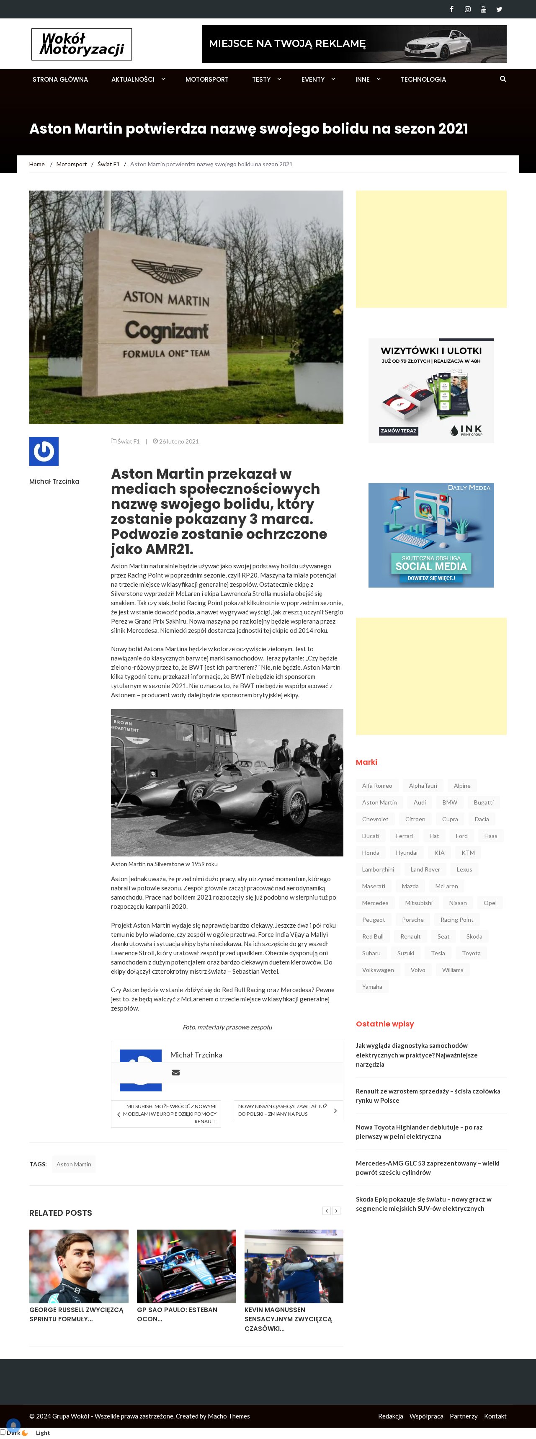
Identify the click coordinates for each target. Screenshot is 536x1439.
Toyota (471, 953)
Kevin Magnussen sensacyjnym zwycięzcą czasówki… (288, 1319)
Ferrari (404, 835)
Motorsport (207, 79)
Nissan (458, 902)
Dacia (482, 819)
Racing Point (457, 919)
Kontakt (495, 1416)
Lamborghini (378, 869)
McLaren (447, 886)
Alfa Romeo (377, 785)
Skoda (474, 936)
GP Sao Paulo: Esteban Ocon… (177, 1314)
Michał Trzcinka (54, 481)
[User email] (176, 1073)
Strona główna (60, 79)
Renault (410, 936)
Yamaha (372, 986)
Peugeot (373, 919)
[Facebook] (451, 9)
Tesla (438, 953)
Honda (370, 852)
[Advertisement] (431, 249)
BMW (450, 802)
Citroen (415, 819)
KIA (439, 852)
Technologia (423, 79)
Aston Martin (74, 1164)
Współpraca (426, 1416)
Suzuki (405, 953)
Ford (462, 835)
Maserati (373, 886)
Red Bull (373, 936)
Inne (363, 79)
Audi (420, 802)
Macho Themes (229, 1416)
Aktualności (133, 79)
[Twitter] (499, 9)
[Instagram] (467, 9)
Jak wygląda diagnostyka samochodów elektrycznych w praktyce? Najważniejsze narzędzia (417, 1055)
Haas (490, 835)
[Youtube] (483, 9)
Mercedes (375, 902)
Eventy (313, 79)
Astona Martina (166, 648)
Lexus (464, 869)
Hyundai (406, 852)
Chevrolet (375, 819)
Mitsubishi (419, 902)
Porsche (413, 919)
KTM (468, 852)
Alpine (462, 785)
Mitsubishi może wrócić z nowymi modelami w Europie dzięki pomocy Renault (169, 1113)
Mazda (410, 886)
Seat (444, 936)
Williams (453, 969)
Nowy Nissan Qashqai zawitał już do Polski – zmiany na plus (282, 1110)
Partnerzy (464, 1416)
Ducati (370, 835)
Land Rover (425, 869)
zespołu (261, 1027)
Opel (490, 902)
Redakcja (390, 1416)
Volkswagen (378, 969)
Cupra (450, 819)
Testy (261, 79)
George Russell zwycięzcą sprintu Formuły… (76, 1314)
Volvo (418, 969)
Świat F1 (129, 441)
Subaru (371, 953)
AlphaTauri (423, 785)
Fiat (434, 835)
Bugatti (484, 802)
